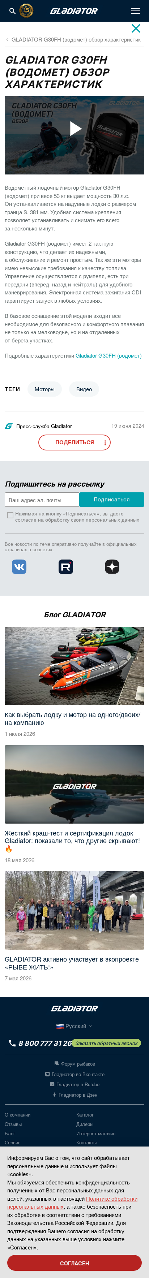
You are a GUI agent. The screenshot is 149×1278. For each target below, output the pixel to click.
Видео (84, 389)
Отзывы (13, 1124)
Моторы (45, 389)
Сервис (13, 1142)
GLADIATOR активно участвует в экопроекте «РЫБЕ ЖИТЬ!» (72, 963)
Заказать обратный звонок (106, 1043)
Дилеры (84, 1124)
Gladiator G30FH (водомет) (109, 355)
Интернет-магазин (95, 1133)
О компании (17, 1114)
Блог (10, 1133)
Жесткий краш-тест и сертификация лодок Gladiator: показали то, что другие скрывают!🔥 (72, 840)
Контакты (86, 1142)
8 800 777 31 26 (45, 1043)
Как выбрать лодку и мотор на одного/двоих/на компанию (72, 718)
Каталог (85, 1114)
